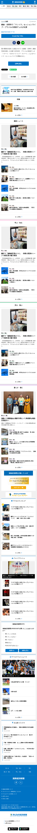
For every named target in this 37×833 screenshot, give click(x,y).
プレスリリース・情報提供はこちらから (11, 791)
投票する (11, 650)
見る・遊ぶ (14, 6)
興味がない (8, 642)
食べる (8, 6)
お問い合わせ (5, 796)
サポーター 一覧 (18, 487)
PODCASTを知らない (12, 645)
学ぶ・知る (33, 6)
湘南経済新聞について (7, 789)
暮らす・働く (26, 6)
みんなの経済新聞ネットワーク (18, 815)
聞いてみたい (9, 639)
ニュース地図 (4, 21)
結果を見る (25, 650)
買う (20, 6)
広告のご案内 (5, 798)
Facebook (16, 782)
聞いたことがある (10, 634)
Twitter (21, 782)
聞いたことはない (10, 636)
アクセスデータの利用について (9, 794)
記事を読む (18, 63)
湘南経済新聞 (17, 2)
